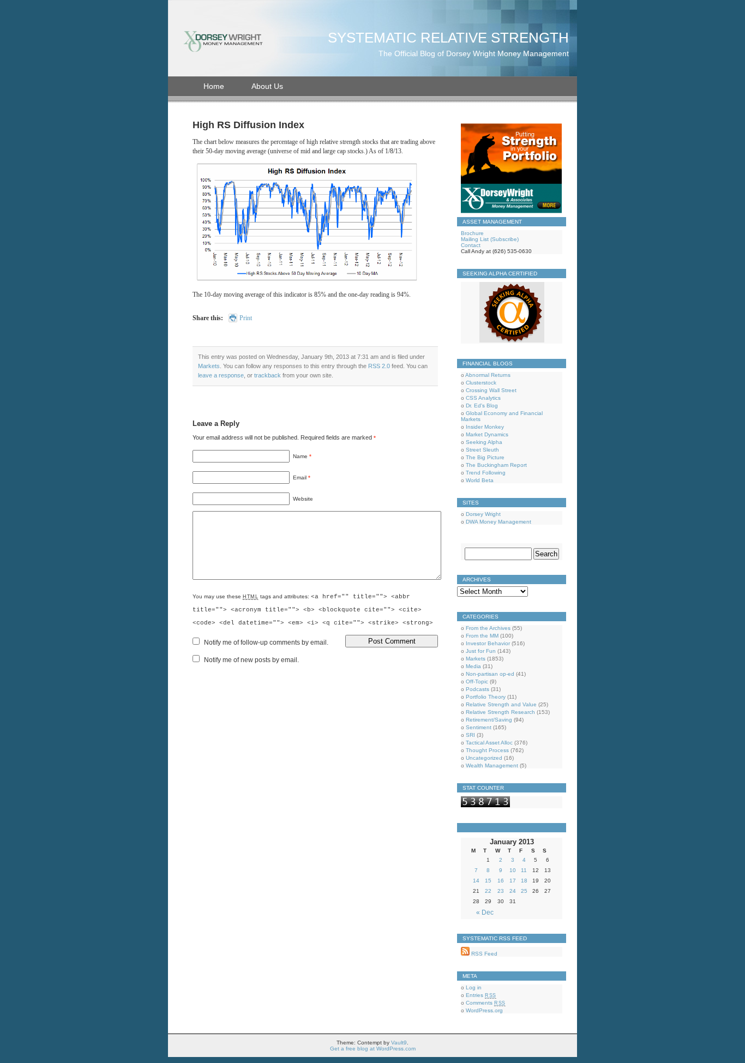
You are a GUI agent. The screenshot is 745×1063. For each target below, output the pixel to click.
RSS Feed (483, 954)
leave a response (221, 375)
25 (524, 891)
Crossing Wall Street (491, 390)
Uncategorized (484, 758)
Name (300, 456)
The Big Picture (485, 457)
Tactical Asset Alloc (489, 743)
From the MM (482, 636)
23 (500, 891)
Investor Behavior (488, 643)
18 (524, 881)
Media (473, 666)
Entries (481, 995)
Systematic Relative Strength (448, 37)
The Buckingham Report (496, 465)
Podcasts (477, 689)
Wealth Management (492, 765)
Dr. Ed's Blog (482, 406)
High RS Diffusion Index (248, 124)
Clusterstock (481, 383)
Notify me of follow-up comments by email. (266, 642)
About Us (267, 86)
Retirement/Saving (489, 720)
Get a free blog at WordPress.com (373, 1049)
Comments (486, 1003)
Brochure (472, 233)
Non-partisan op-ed (490, 674)
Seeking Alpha (484, 442)
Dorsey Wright (483, 514)
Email (300, 478)
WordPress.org (484, 1010)
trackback (267, 375)
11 (524, 870)
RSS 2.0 (379, 366)
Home (213, 86)
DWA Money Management (498, 522)
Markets (209, 366)
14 (476, 881)
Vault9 (399, 1043)
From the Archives (488, 628)
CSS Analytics (483, 398)
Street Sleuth (482, 450)
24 (512, 891)
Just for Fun (481, 651)
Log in (474, 987)
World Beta (480, 480)
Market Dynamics (487, 434)
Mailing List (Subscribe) (490, 239)
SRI (470, 735)
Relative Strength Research (500, 712)
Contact (470, 245)
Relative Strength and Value (501, 704)
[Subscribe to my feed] (465, 954)
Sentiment (478, 727)
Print (245, 318)
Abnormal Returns (487, 375)
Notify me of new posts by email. (251, 660)
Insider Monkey (485, 427)
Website (303, 499)
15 (488, 881)
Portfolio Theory (486, 697)
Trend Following (486, 473)
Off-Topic (477, 681)
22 (488, 891)
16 (500, 881)
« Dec (485, 912)
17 (512, 881)
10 (512, 870)
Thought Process (487, 750)
